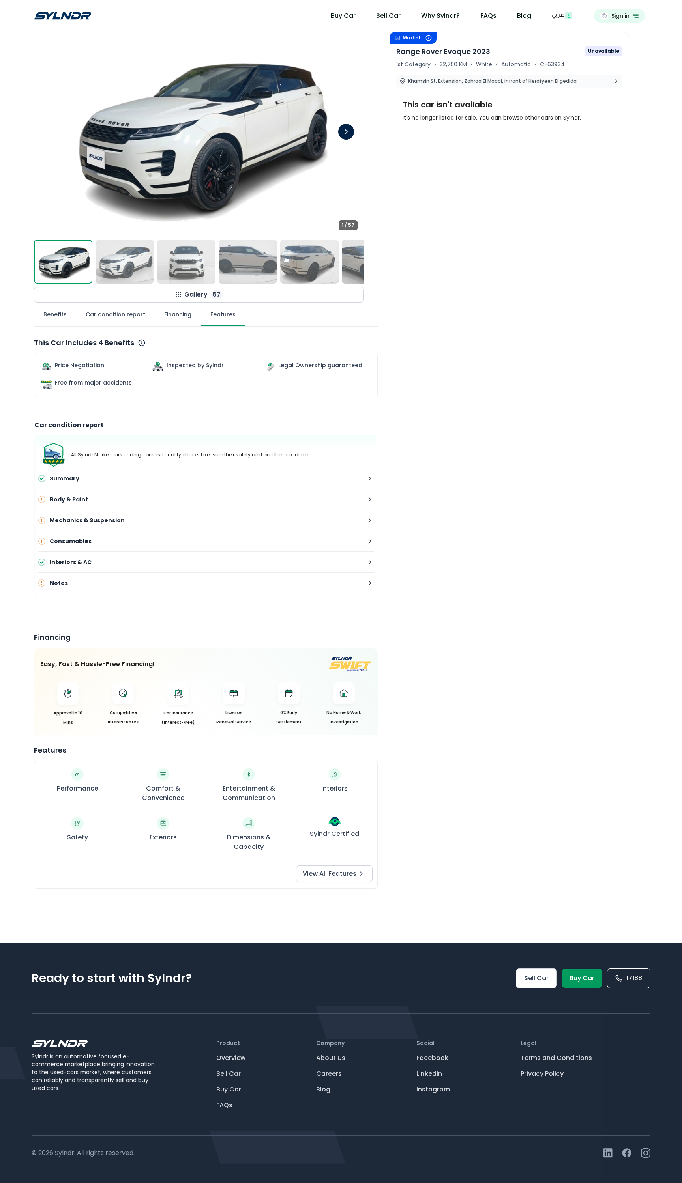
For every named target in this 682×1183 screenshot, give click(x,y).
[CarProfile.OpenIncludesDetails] (142, 343)
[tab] (55, 314)
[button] (199, 134)
